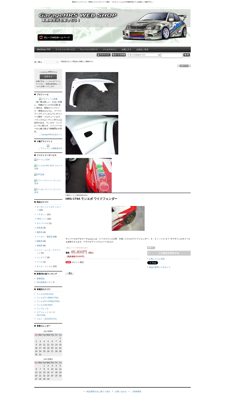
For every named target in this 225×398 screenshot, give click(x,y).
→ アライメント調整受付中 (50, 148)
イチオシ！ (42, 214)
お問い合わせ (121, 391)
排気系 (40, 228)
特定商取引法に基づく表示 (98, 391)
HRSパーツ (42, 219)
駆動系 (40, 241)
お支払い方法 (142, 49)
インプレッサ (43, 308)
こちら (46, 81)
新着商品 (41, 278)
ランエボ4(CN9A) (45, 305)
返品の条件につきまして (160, 267)
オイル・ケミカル (45, 266)
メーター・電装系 (45, 237)
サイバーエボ (43, 223)
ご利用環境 (136, 391)
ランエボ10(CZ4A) (45, 294)
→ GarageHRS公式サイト (50, 134)
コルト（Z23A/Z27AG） (47, 319)
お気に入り (126, 49)
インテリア (42, 257)
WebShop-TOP (43, 49)
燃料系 (40, 232)
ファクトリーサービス (65, 49)
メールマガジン (110, 49)
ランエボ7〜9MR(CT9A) (47, 298)
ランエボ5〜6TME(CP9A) (48, 301)
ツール (40, 262)
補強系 (40, 245)
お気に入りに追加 (157, 259)
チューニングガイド (89, 49)
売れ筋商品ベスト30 (46, 282)
